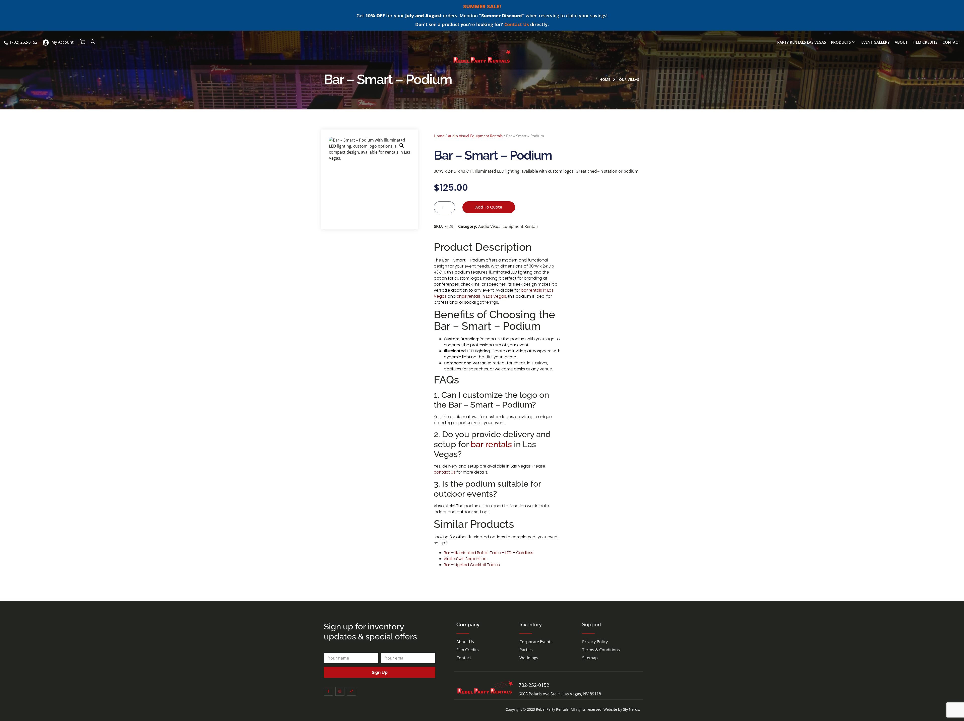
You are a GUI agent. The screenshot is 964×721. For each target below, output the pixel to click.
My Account (62, 42)
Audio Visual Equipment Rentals (475, 135)
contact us (444, 472)
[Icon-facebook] (328, 691)
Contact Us (516, 24)
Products (841, 42)
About (901, 42)
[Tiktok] (351, 691)
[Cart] (82, 41)
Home (439, 135)
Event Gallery (875, 42)
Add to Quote (488, 207)
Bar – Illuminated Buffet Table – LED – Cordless (488, 553)
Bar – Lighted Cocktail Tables (472, 565)
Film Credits (925, 42)
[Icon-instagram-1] (339, 691)
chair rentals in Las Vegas (481, 296)
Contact (951, 42)
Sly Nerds (631, 709)
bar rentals (491, 444)
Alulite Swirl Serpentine (465, 559)
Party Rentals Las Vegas (801, 42)
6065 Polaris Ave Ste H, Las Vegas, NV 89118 (560, 694)
